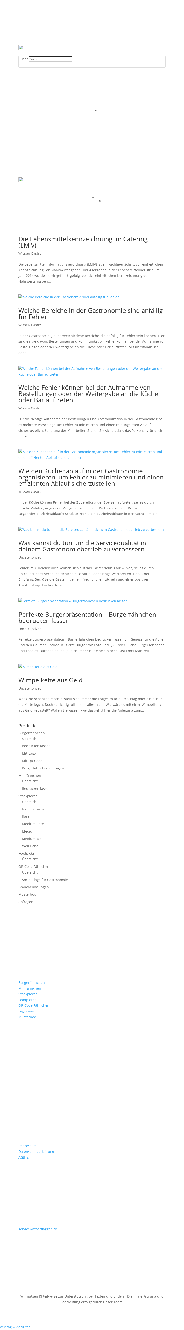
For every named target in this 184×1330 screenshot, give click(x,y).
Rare (25, 816)
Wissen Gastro (29, 253)
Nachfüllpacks (33, 809)
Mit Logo (29, 753)
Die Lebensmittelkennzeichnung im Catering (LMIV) (83, 242)
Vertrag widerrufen (15, 1327)
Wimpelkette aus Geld (50, 680)
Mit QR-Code (32, 760)
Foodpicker (27, 853)
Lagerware (26, 1011)
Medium (28, 831)
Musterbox (27, 894)
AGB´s (23, 1157)
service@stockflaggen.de (38, 1229)
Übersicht (30, 738)
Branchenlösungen (33, 887)
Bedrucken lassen (36, 746)
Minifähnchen (29, 775)
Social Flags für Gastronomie (45, 879)
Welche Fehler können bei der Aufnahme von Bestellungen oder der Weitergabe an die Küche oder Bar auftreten (88, 393)
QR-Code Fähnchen (33, 866)
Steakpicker (27, 796)
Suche (24, 59)
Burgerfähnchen (31, 733)
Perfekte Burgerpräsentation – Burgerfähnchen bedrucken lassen (87, 617)
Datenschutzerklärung (36, 1151)
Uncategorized (30, 557)
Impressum (27, 1145)
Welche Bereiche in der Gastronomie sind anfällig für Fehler (90, 313)
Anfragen (25, 901)
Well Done (30, 846)
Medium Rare (33, 824)
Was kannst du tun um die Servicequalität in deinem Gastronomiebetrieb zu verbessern (82, 545)
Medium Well (32, 838)
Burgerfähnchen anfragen (43, 768)
